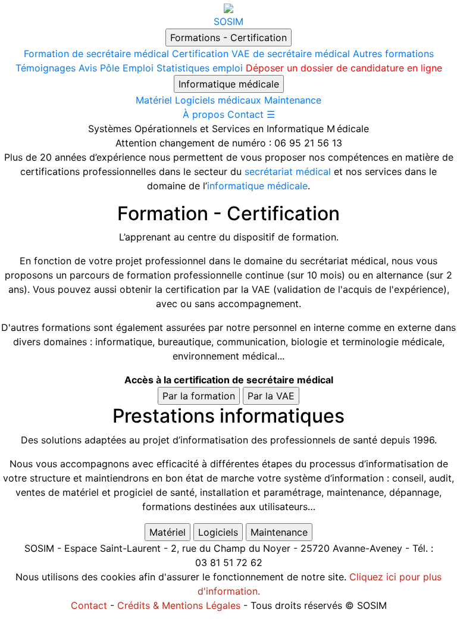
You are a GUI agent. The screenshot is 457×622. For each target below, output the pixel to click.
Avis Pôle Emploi (116, 68)
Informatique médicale (229, 84)
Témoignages (45, 68)
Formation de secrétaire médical (96, 54)
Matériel (154, 100)
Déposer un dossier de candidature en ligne (344, 68)
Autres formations (393, 54)
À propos (203, 114)
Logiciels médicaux (218, 100)
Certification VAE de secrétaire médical (261, 54)
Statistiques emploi (199, 68)
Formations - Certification (228, 37)
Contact (245, 114)
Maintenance (292, 100)
